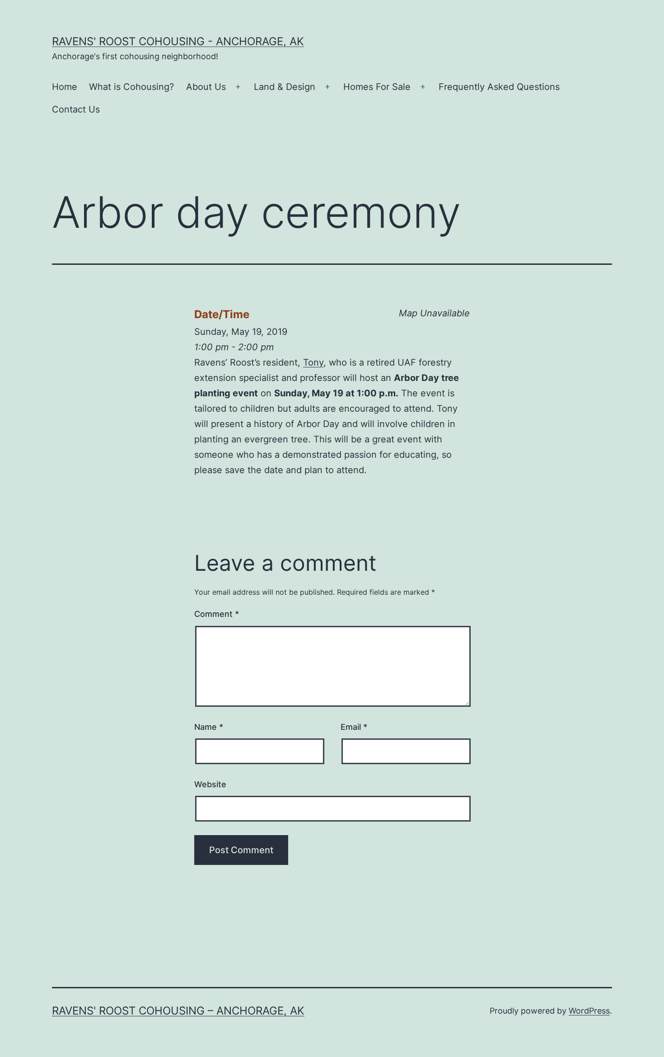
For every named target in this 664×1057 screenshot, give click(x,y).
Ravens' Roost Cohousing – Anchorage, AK (178, 1010)
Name (208, 727)
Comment (216, 614)
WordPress (589, 1010)
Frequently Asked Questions (499, 86)
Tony (313, 362)
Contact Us (76, 109)
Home (64, 86)
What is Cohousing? (131, 86)
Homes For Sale (377, 86)
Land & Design (284, 86)
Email (354, 727)
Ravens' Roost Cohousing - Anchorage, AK (178, 41)
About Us (206, 86)
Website (210, 784)
